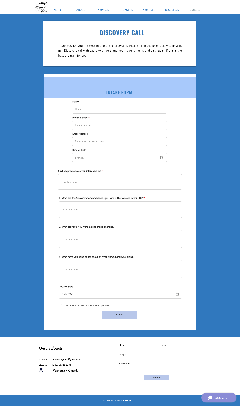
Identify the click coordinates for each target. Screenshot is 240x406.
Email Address (80, 134)
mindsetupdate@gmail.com (66, 359)
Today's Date (66, 286)
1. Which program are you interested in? (79, 171)
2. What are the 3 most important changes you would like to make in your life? (101, 198)
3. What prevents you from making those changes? (86, 227)
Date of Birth (79, 150)
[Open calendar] (161, 157)
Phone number (80, 117)
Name (75, 101)
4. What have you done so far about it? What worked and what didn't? (96, 257)
